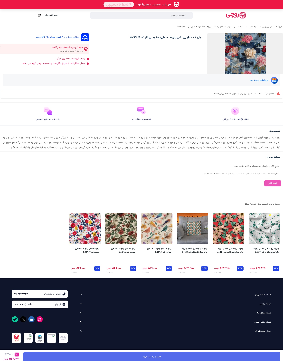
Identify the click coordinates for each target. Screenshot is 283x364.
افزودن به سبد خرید (152, 356)
